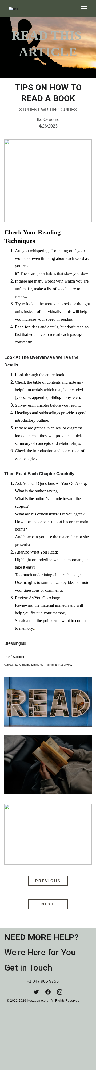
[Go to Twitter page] (36, 992)
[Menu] (84, 8)
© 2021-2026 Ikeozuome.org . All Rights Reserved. (43, 1001)
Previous (48, 881)
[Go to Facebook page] (48, 992)
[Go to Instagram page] (59, 992)
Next (47, 904)
